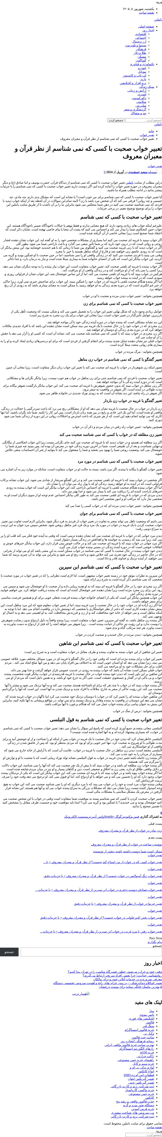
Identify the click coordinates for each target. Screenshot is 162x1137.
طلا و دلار (140, 53)
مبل (151, 1011)
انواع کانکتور (146, 1071)
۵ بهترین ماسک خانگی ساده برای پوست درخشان (130, 986)
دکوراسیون (139, 98)
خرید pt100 (147, 1052)
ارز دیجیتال (139, 41)
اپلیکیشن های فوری (141, 1018)
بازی (143, 79)
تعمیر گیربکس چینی (141, 1082)
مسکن (142, 56)
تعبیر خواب (155, 166)
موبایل (142, 71)
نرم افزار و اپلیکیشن (133, 83)
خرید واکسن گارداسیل (139, 1090)
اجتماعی (140, 37)
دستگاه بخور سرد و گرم (138, 1105)
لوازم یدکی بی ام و (142, 1067)
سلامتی (141, 102)
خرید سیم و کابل (143, 1063)
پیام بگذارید (155, 942)
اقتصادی (140, 34)
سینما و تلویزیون (135, 45)
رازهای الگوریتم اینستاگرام (136, 1048)
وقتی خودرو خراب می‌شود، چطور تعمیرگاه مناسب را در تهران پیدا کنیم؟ (115, 971)
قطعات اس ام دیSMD (139, 1075)
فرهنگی (141, 49)
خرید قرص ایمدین (142, 1109)
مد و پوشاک (138, 113)
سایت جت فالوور (143, 1037)
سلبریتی (141, 105)
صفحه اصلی (146, 26)
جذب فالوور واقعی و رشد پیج (135, 1101)
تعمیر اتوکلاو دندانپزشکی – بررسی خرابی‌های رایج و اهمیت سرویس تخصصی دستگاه (107, 983)
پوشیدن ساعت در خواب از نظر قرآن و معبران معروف (126, 844)
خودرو (142, 68)
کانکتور (149, 1097)
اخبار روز (148, 30)
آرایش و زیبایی (136, 90)
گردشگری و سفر (135, 109)
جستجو (157, 945)
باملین (158, 19)
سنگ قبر (148, 1026)
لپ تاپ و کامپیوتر (134, 75)
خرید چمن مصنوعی (141, 1094)
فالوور (150, 1022)
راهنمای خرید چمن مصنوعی (136, 1060)
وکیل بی (148, 1033)
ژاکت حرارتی (145, 1056)
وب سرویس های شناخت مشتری (132, 1112)
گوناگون (141, 60)
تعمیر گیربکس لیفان (141, 1078)
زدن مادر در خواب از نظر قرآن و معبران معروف (130, 830)
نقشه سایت (146, 12)
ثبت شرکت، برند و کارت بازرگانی (132, 1086)
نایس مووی (146, 1014)
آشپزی (142, 94)
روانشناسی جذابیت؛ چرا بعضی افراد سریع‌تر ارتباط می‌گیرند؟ (122, 975)
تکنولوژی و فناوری (142, 64)
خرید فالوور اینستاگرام (139, 1030)
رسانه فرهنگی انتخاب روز (137, 1041)
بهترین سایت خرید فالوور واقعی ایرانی (129, 1045)
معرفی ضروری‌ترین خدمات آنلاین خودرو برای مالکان (127, 979)
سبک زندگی (146, 86)
